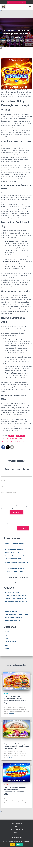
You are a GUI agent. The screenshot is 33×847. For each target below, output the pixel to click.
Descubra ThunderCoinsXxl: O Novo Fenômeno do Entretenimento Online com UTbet (15, 790)
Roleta (16, 441)
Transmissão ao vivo (7, 441)
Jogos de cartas (13, 438)
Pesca (21, 438)
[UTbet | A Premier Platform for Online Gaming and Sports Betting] (4, 6)
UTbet (6, 438)
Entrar (13, 844)
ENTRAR (10, 2)
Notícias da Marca (16, 838)
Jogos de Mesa (20, 435)
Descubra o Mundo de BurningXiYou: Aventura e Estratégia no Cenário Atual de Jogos (15, 699)
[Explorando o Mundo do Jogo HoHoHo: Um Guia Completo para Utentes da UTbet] (16, 728)
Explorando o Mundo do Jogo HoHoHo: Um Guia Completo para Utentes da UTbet (16, 746)
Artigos (11, 435)
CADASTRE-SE (21, 2)
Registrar (19, 844)
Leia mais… (12, 713)
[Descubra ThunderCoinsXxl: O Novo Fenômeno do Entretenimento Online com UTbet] (16, 772)
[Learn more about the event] (16, 14)
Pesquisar (7, 524)
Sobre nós (21, 441)
